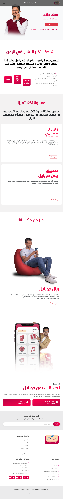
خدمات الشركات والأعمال (51, 476)
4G (56, 463)
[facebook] (27, 477)
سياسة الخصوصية (31, 493)
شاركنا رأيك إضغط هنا (30, 3)
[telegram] (13, 477)
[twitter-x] (24, 477)
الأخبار (26, 445)
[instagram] (20, 477)
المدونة (26, 451)
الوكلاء (26, 442)
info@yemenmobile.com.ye (20, 473)
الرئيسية (26, 440)
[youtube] (10, 477)
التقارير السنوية (24, 448)
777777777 (24, 470)
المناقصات (54, 474)
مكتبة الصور (25, 454)
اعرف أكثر (53, 157)
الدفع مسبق (54, 468)
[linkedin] (17, 477)
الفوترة (55, 465)
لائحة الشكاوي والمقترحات (50, 471)
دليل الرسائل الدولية (52, 479)
